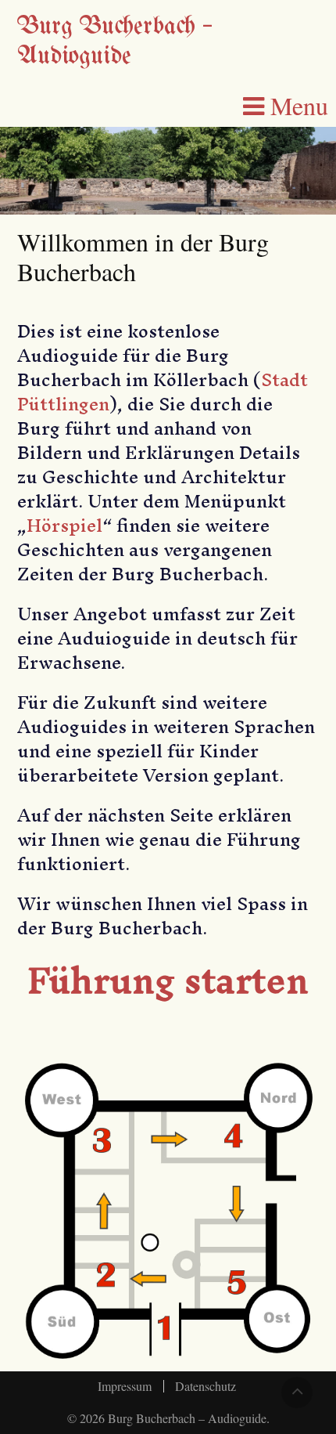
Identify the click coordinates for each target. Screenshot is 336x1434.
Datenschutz (205, 1386)
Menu (296, 106)
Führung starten (168, 980)
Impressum (125, 1386)
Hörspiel (64, 525)
